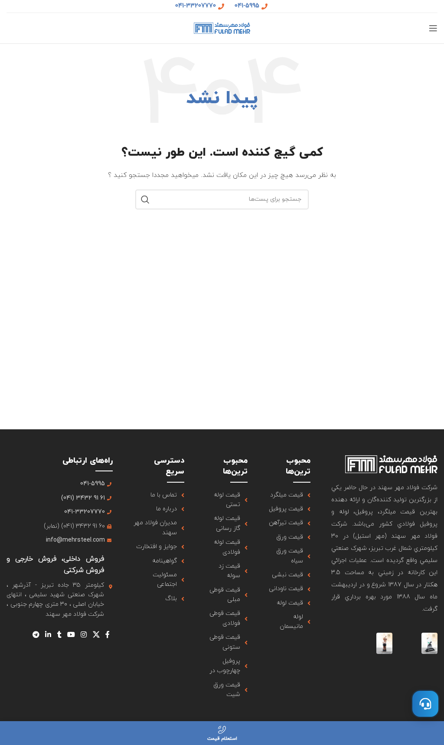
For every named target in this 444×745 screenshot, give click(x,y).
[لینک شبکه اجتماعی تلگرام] (35, 635)
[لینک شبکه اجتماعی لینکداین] (48, 635)
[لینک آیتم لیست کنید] (289, 495)
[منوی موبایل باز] (433, 28)
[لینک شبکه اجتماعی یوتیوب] (71, 635)
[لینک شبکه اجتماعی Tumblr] (59, 635)
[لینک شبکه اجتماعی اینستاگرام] (84, 635)
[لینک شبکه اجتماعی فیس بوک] (107, 635)
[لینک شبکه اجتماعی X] (96, 635)
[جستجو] (145, 199)
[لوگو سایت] (222, 27)
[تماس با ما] (425, 704)
